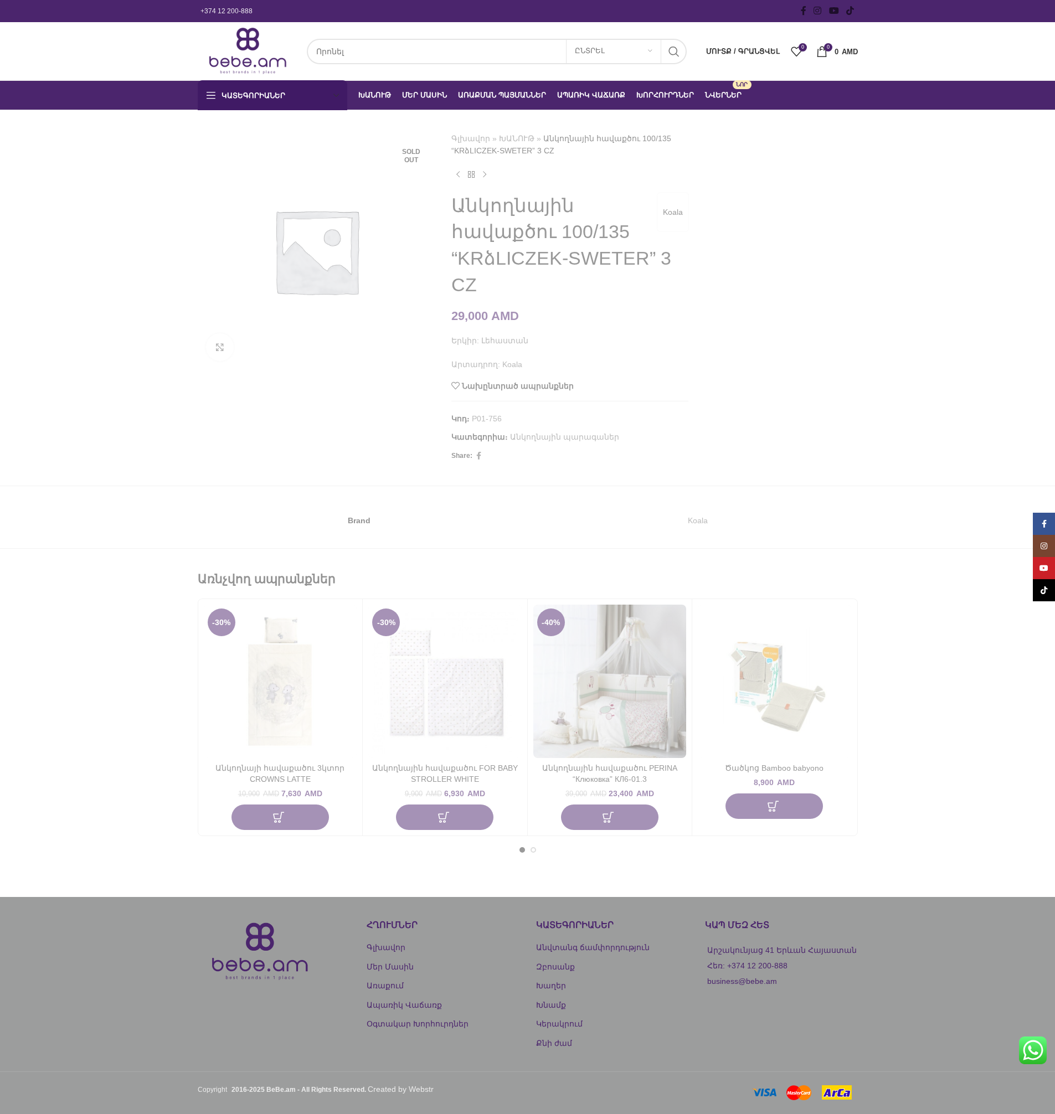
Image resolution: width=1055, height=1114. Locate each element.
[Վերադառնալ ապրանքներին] (471, 175)
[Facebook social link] (803, 10)
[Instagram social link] (817, 10)
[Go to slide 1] (522, 850)
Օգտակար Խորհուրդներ (418, 1023)
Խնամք (551, 1004)
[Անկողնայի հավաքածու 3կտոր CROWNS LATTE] (280, 681)
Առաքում (385, 985)
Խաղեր (551, 985)
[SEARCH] (674, 51)
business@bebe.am (742, 981)
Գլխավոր (470, 138)
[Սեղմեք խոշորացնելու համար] (220, 347)
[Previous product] (458, 175)
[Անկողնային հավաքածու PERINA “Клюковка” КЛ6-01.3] (610, 681)
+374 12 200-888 (226, 11)
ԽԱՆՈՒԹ (516, 138)
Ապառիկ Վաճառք (404, 1004)
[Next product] (484, 175)
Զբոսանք (555, 966)
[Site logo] (247, 50)
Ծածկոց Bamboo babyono (774, 768)
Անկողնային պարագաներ (564, 436)
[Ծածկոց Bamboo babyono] (774, 681)
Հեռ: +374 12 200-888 (747, 965)
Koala (673, 212)
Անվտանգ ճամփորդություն (593, 947)
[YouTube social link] (833, 10)
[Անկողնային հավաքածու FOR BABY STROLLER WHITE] (445, 681)
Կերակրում (559, 1023)
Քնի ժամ (554, 1043)
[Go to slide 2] (533, 850)
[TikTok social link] (849, 10)
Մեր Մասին (390, 966)
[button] (280, 817)
